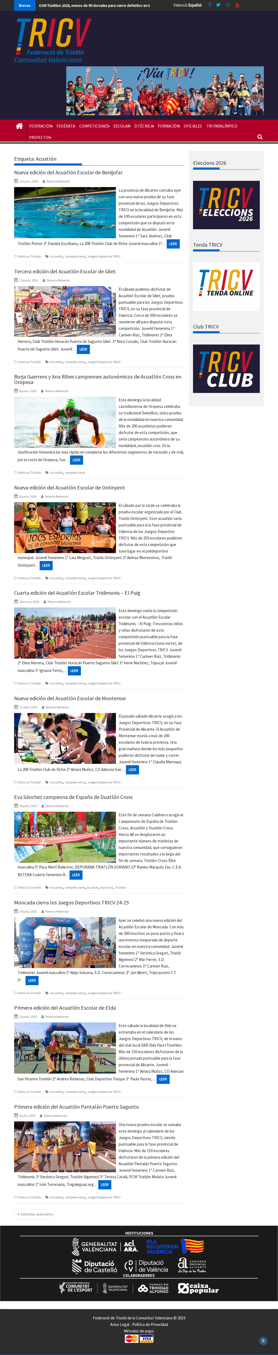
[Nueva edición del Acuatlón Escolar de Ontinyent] (65, 505)
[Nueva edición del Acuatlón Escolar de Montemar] (65, 716)
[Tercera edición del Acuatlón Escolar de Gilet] (65, 289)
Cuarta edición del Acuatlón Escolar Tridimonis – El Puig (77, 592)
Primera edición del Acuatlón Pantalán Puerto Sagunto (76, 1106)
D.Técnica (143, 126)
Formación (168, 126)
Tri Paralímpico (222, 126)
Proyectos (39, 137)
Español (194, 5)
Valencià (180, 5)
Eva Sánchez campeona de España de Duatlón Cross (73, 796)
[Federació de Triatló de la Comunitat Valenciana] (19, 125)
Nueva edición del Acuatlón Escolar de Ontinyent (69, 487)
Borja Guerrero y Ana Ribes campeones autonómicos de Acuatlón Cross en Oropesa (97, 379)
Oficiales (193, 126)
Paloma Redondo (58, 181)
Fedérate (65, 126)
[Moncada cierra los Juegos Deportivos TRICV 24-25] (65, 920)
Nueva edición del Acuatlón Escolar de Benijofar (68, 172)
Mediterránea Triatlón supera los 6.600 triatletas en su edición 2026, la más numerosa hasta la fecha (119, 5)
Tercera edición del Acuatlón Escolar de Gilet (65, 271)
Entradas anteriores (37, 1214)
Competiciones (94, 126)
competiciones (75, 256)
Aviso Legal (119, 1324)
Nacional (106, 887)
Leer (173, 243)
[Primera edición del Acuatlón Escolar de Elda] (65, 1025)
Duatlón (93, 887)
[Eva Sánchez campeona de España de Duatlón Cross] (65, 814)
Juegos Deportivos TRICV (104, 256)
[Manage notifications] (263, 1341)
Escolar (121, 126)
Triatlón (120, 887)
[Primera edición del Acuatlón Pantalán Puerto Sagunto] (65, 1124)
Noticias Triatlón (29, 256)
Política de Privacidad (150, 1324)
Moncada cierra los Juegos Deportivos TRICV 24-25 (71, 902)
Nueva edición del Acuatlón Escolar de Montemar (70, 698)
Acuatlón (56, 256)
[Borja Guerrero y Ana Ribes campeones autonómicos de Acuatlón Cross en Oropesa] (65, 399)
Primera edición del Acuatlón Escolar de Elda (65, 1007)
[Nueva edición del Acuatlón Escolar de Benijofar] (65, 190)
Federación (40, 126)
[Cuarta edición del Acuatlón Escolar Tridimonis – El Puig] (65, 610)
